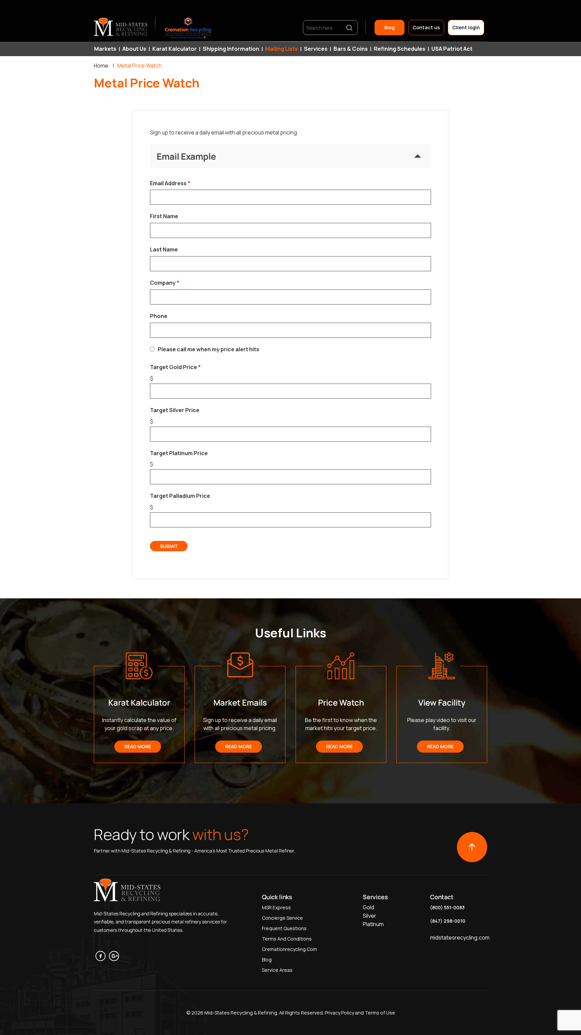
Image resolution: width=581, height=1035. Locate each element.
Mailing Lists (281, 48)
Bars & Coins (351, 48)
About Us (134, 48)
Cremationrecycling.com (289, 949)
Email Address (168, 183)
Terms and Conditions (287, 939)
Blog (389, 27)
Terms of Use (380, 1012)
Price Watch (341, 702)
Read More (137, 746)
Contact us (426, 27)
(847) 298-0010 (447, 921)
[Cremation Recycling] (188, 27)
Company (163, 282)
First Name (164, 216)
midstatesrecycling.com (460, 937)
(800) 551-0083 (447, 907)
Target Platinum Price (179, 453)
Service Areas (277, 970)
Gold (368, 907)
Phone (158, 316)
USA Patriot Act (451, 48)
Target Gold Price (173, 367)
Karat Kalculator (174, 48)
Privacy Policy (339, 1012)
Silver (369, 915)
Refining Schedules (399, 48)
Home (101, 65)
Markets (105, 48)
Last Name (164, 249)
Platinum (373, 924)
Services (315, 48)
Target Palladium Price (180, 496)
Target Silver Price (174, 410)
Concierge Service (282, 918)
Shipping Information (231, 48)
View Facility (441, 702)
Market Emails (240, 702)
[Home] (121, 27)
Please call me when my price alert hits (208, 349)
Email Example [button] (186, 156)
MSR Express (276, 907)
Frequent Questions (284, 928)
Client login (466, 27)
